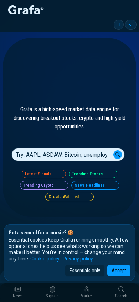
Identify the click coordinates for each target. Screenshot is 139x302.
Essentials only (85, 270)
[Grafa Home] (25, 10)
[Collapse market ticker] (131, 25)
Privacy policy (78, 259)
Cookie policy (45, 259)
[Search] (117, 149)
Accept (119, 270)
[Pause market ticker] (119, 25)
